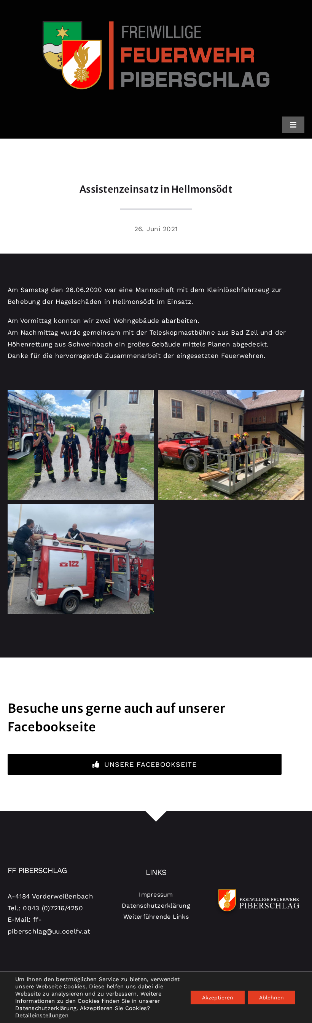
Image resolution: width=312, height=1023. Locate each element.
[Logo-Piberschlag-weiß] (258, 889)
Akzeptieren (217, 997)
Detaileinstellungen (41, 1015)
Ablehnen (271, 997)
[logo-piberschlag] (156, 9)
